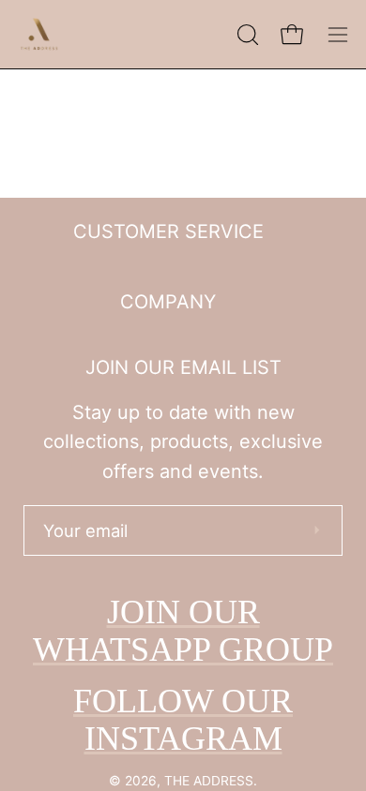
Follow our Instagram (183, 719)
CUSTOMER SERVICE (168, 231)
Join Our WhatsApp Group (183, 630)
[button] (246, 35)
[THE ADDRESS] (42, 34)
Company (168, 302)
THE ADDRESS (208, 780)
